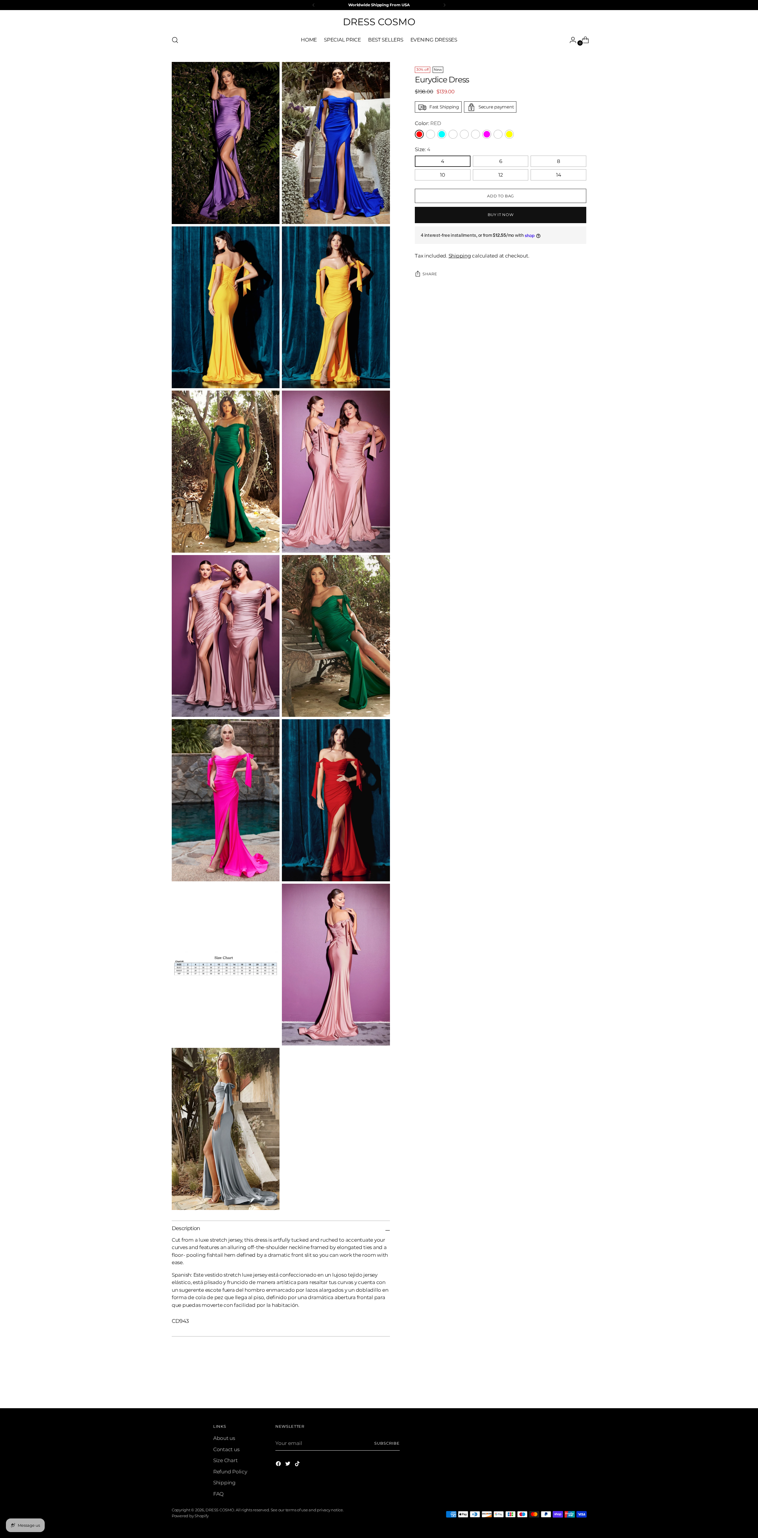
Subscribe (387, 1443)
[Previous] (313, 5)
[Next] (444, 5)
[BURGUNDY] (430, 134)
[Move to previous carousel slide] (568, 1388)
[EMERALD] (475, 134)
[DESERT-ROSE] (453, 134)
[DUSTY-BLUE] (464, 134)
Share (430, 274)
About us (224, 1438)
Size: (422, 149)
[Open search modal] (175, 40)
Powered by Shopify (190, 1515)
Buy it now (501, 214)
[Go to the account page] (570, 40)
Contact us (226, 1449)
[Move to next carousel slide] (581, 1388)
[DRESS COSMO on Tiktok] (297, 1465)
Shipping (460, 256)
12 (500, 175)
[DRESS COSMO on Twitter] (288, 1465)
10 (442, 175)
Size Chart (225, 1460)
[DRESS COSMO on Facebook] (278, 1465)
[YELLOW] (509, 134)
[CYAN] (441, 134)
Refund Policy (230, 1472)
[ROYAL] (498, 134)
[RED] (419, 134)
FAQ (218, 1494)
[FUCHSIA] (486, 134)
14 (558, 175)
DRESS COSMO (219, 1509)
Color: (428, 124)
